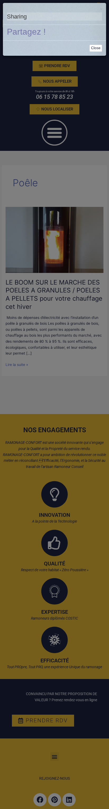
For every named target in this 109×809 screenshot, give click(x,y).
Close (96, 48)
